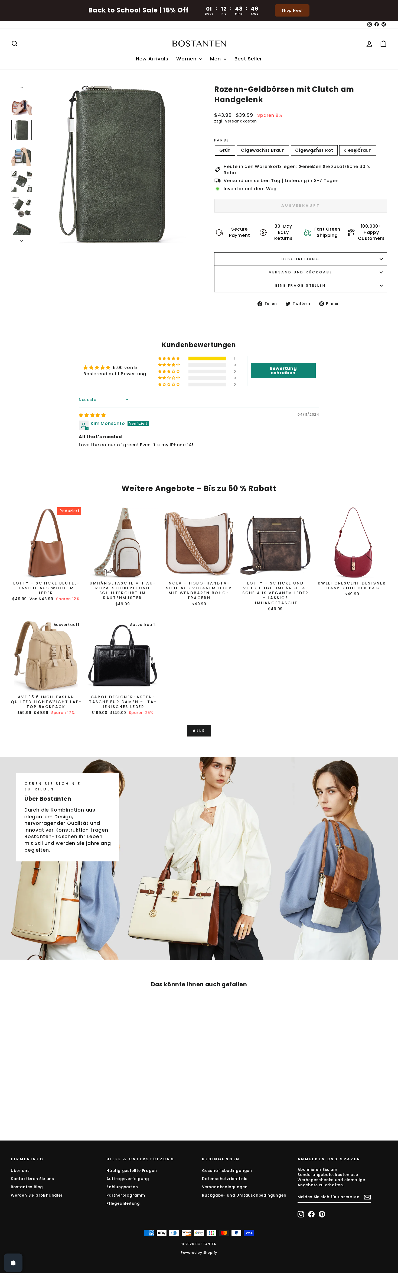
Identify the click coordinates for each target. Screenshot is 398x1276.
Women (187, 58)
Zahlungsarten (122, 1187)
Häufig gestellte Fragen (131, 1170)
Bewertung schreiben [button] (283, 370)
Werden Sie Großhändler (37, 1195)
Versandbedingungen (224, 1187)
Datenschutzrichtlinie (224, 1178)
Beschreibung (300, 259)
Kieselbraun (358, 150)
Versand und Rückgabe (300, 272)
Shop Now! (292, 10)
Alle (199, 730)
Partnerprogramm (125, 1195)
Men (216, 58)
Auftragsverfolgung (127, 1178)
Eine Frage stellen (300, 285)
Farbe (221, 140)
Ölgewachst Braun (263, 150)
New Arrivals (152, 58)
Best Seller (248, 58)
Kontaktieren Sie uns (32, 1178)
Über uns (20, 1170)
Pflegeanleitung (123, 1203)
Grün (225, 150)
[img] (92, 415)
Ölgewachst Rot (314, 150)
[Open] (13, 1263)
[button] (169, 358)
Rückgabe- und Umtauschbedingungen (244, 1195)
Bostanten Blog (27, 1187)
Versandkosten (241, 121)
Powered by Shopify (199, 1252)
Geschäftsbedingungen (227, 1170)
